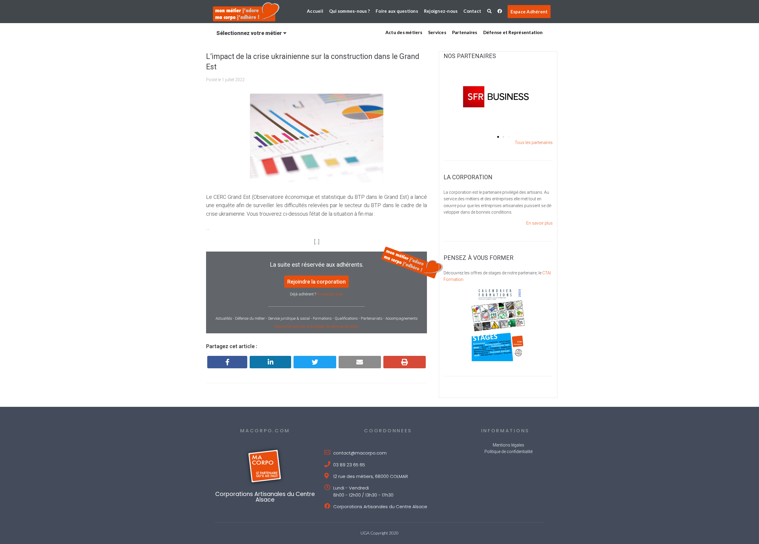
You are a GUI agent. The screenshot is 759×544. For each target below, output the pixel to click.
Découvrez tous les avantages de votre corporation (316, 326)
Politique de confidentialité (508, 451)
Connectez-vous (330, 294)
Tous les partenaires (534, 142)
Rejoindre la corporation (316, 282)
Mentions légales (508, 445)
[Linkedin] (270, 362)
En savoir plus (539, 223)
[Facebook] (227, 362)
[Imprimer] (404, 362)
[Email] (360, 362)
